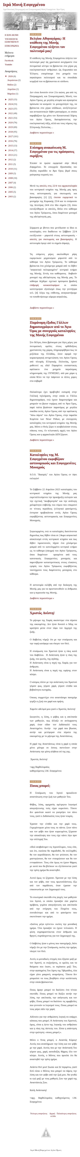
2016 (10, 141)
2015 (10, 145)
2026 (10, 76)
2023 (10, 108)
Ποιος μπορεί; (40, 786)
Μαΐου (10, 84)
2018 (10, 132)
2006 (10, 187)
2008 (10, 178)
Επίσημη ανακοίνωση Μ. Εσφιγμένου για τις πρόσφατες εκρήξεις (52, 152)
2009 (10, 173)
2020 (10, 122)
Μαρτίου (11, 93)
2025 (10, 99)
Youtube (8, 64)
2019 (10, 127)
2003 (10, 196)
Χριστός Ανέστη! (42, 613)
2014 (10, 150)
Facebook (9, 60)
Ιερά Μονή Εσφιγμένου (24, 4)
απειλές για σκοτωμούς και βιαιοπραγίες (51, 239)
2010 (10, 169)
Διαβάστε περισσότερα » (42, 132)
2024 (10, 104)
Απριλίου (11, 89)
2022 (10, 113)
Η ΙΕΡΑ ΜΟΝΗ (11, 35)
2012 (10, 159)
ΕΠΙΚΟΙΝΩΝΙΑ (12, 46)
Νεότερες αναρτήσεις (38, 1114)
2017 (10, 136)
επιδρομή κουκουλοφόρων (44, 285)
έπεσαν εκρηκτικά (63, 197)
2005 (10, 192)
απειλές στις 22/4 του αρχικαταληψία (58, 185)
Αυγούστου (12, 80)
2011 (10, 164)
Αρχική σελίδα (52, 1115)
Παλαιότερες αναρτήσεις (66, 1114)
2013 (10, 155)
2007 (10, 182)
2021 (10, 118)
